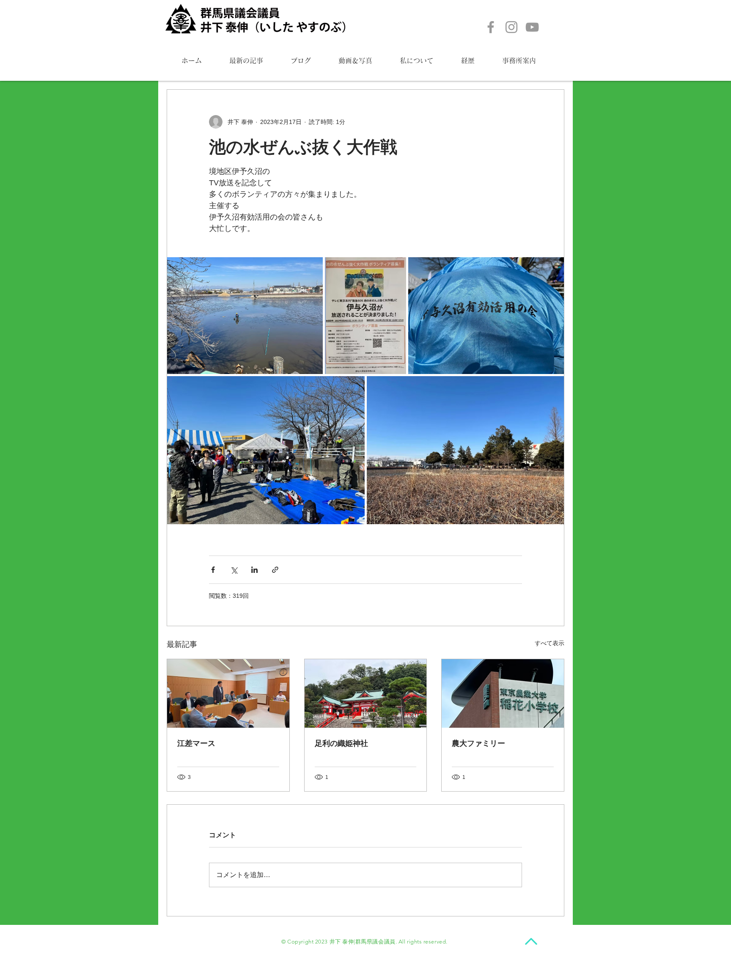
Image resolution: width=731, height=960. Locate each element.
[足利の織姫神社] (366, 693)
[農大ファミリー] (503, 693)
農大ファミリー (478, 743)
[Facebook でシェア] (213, 570)
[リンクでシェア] (275, 570)
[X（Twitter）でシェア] (234, 570)
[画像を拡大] (245, 315)
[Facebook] (491, 27)
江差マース (196, 743)
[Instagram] (511, 27)
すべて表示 (549, 643)
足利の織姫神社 (341, 743)
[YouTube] (532, 27)
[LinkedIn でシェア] (254, 570)
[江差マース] (228, 693)
